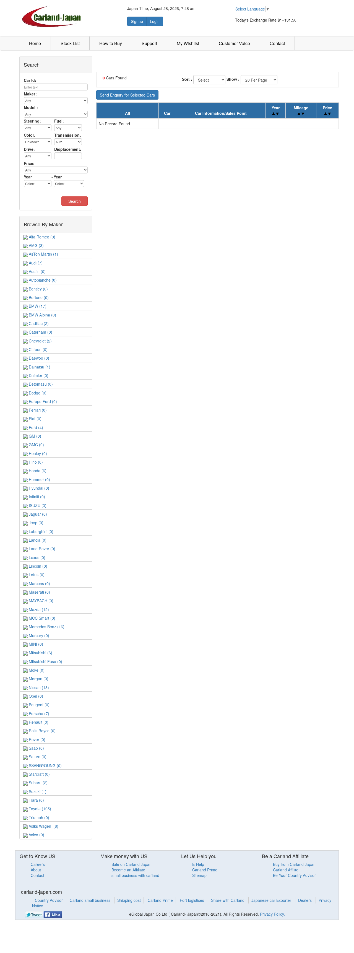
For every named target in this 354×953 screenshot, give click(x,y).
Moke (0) (36, 670)
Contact (277, 43)
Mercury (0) (38, 635)
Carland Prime (204, 869)
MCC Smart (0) (41, 618)
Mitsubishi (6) (40, 652)
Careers (38, 864)
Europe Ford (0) (42, 401)
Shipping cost (129, 900)
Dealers (305, 900)
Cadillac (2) (38, 323)
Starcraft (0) (39, 774)
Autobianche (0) (42, 280)
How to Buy (110, 43)
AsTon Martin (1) (43, 254)
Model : (31, 107)
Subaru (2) (38, 782)
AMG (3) (36, 245)
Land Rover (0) (41, 548)
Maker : (31, 94)
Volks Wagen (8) (43, 826)
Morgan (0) (38, 678)
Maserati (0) (39, 592)
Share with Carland (228, 900)
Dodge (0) (37, 393)
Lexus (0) (36, 557)
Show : (233, 79)
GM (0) (34, 436)
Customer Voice (234, 43)
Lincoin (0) (37, 566)
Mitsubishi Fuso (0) (45, 661)
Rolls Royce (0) (42, 730)
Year (28, 177)
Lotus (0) (36, 574)
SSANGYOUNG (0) (45, 765)
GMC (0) (36, 444)
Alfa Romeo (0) (41, 237)
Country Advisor (49, 900)
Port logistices (192, 900)
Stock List (70, 43)
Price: (29, 163)
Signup (137, 21)
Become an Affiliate (128, 869)
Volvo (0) (36, 834)
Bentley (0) (38, 289)
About (36, 869)
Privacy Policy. (272, 914)
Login (155, 21)
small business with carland (135, 875)
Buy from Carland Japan (294, 864)
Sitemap (199, 875)
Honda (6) (37, 470)
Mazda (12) (38, 609)
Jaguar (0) (37, 514)
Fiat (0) (34, 418)
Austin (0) (37, 271)
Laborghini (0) (40, 531)
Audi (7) (35, 263)
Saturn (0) (37, 756)
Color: (29, 135)
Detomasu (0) (40, 384)
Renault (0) (38, 722)
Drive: (29, 149)
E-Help (198, 864)
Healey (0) (37, 453)
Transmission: (67, 135)
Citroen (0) (38, 349)
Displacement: (67, 149)
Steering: (32, 121)
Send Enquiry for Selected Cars (127, 95)
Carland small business (90, 900)
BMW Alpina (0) (42, 315)
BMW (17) (37, 306)
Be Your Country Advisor (294, 875)
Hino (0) (35, 462)
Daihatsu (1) (39, 367)
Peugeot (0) (39, 704)
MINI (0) (35, 644)
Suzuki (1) (37, 791)
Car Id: (30, 80)
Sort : (187, 79)
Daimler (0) (38, 375)
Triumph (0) (38, 817)
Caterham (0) (40, 332)
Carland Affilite (285, 869)
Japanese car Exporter (271, 900)
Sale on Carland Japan (131, 864)
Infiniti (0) (36, 496)
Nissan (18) (38, 687)
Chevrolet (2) (40, 341)
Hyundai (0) (38, 488)
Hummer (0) (39, 479)
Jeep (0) (35, 522)
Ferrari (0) (37, 410)
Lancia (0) (37, 540)
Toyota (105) (39, 808)
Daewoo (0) (38, 358)
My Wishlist (188, 43)
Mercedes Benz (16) (46, 626)
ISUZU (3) (37, 505)
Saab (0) (36, 748)
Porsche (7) (38, 713)
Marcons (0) (39, 583)
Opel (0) (35, 696)
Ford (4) (35, 427)
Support (149, 43)
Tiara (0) (36, 800)
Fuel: (59, 121)
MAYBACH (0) (40, 600)
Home (35, 43)
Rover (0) (36, 739)
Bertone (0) (38, 297)
